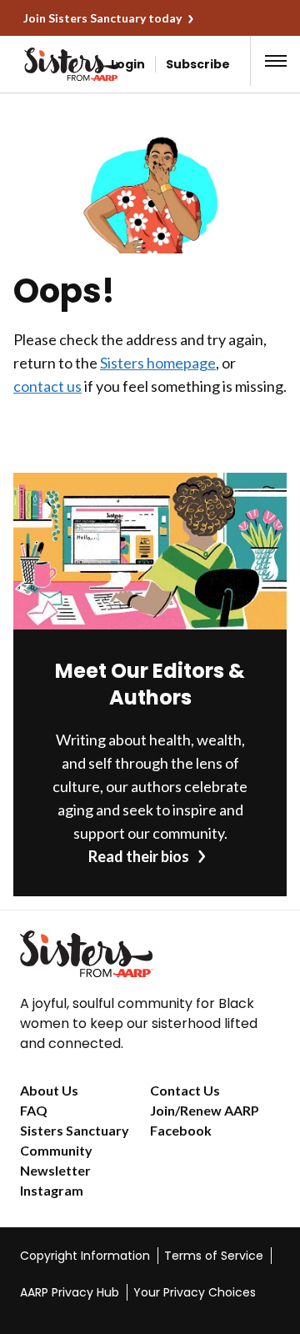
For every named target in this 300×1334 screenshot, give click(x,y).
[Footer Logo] (150, 953)
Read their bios (138, 856)
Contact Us (185, 1090)
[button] (276, 61)
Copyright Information (85, 1255)
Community (56, 1150)
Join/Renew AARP (204, 1110)
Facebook (181, 1130)
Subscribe (198, 64)
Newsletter (55, 1170)
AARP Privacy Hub (69, 1292)
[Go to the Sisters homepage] (40, 64)
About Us (49, 1090)
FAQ (34, 1110)
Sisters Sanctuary (74, 1130)
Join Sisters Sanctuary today (102, 18)
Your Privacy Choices (194, 1292)
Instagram (51, 1190)
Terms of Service (213, 1255)
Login (128, 64)
